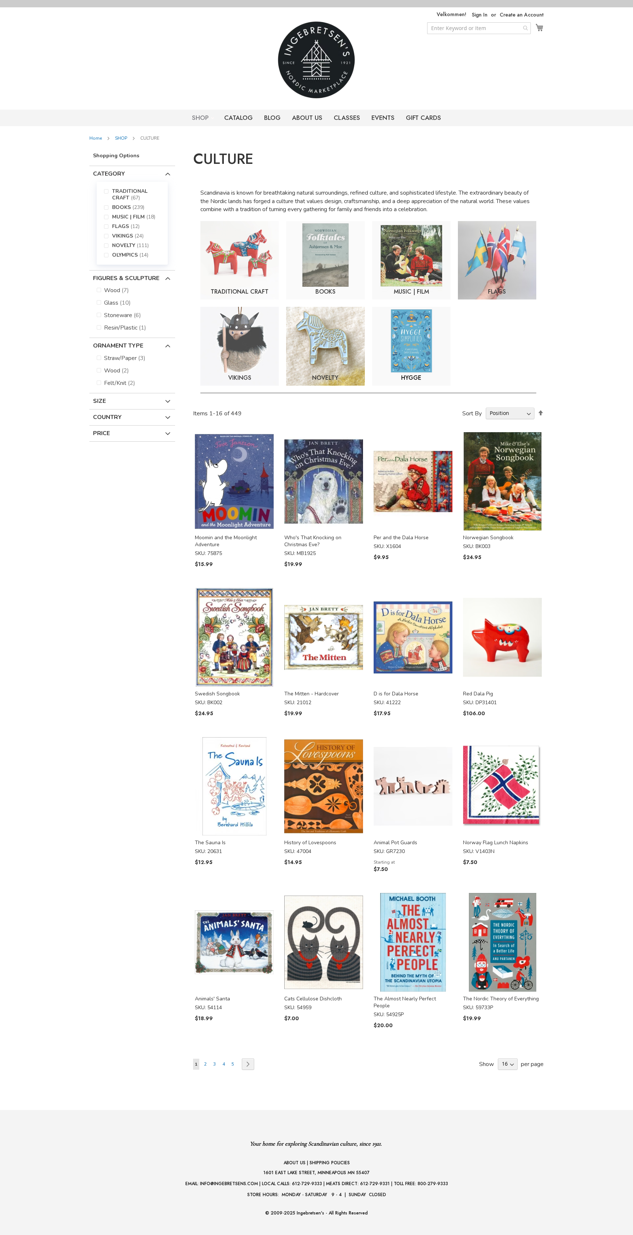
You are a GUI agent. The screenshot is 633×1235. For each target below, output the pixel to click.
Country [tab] (107, 417)
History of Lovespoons (310, 842)
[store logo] (316, 59)
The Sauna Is (210, 842)
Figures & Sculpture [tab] (126, 278)
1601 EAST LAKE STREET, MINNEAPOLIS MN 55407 (316, 1172)
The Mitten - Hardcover (311, 693)
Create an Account (522, 14)
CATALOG (238, 117)
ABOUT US (307, 117)
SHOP (201, 117)
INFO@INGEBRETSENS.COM (229, 1183)
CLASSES (347, 117)
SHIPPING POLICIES (330, 1162)
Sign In (480, 14)
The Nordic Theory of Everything (501, 998)
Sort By (472, 413)
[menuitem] (137, 194)
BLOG (272, 117)
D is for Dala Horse (396, 693)
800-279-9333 (433, 1183)
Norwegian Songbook (488, 537)
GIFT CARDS (423, 117)
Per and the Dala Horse (401, 537)
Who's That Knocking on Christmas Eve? (312, 541)
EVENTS (383, 117)
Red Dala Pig (478, 693)
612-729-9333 (307, 1183)
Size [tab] (99, 401)
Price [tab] (101, 433)
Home (96, 138)
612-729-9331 (375, 1183)
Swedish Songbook (217, 693)
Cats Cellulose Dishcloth (313, 998)
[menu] (132, 223)
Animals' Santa (212, 998)
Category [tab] (109, 174)
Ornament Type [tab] (118, 346)
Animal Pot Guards (395, 842)
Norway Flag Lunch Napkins (495, 842)
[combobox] (479, 28)
